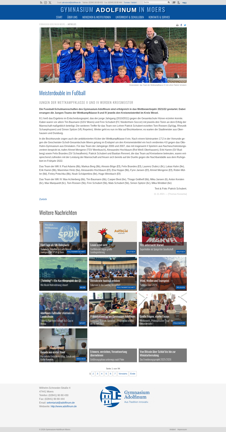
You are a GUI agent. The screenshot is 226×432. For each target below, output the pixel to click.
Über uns (72, 17)
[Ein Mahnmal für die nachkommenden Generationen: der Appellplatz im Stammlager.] (113, 345)
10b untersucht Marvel (152, 245)
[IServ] (184, 2)
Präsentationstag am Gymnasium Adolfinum (112, 316)
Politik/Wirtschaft (76, 252)
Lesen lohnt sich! (98, 245)
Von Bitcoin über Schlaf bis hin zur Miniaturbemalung (158, 353)
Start (59, 17)
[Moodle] (174, 2)
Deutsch (131, 252)
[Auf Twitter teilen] (185, 25)
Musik (82, 287)
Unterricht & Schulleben (130, 17)
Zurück (43, 199)
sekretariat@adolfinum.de (71, 2)
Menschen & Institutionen (96, 17)
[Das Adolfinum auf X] (50, 3)
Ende (132, 373)
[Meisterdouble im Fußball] (113, 82)
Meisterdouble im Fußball (62, 93)
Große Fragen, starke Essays (154, 316)
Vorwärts (123, 373)
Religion (181, 287)
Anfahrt (134, 2)
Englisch (81, 359)
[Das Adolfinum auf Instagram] (46, 3)
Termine (127, 2)
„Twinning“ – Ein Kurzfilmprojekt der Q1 (60, 280)
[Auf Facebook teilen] (181, 25)
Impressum (182, 429)
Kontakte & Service (159, 17)
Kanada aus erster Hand (52, 352)
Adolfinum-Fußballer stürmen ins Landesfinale (57, 315)
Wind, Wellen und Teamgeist (154, 280)
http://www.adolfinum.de (64, 406)
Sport (82, 323)
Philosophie (179, 323)
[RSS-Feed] (41, 2)
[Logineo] (179, 2)
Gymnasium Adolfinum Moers (52, 24)
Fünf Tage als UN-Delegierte (54, 245)
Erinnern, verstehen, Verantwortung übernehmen (108, 353)
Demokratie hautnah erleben (105, 280)
